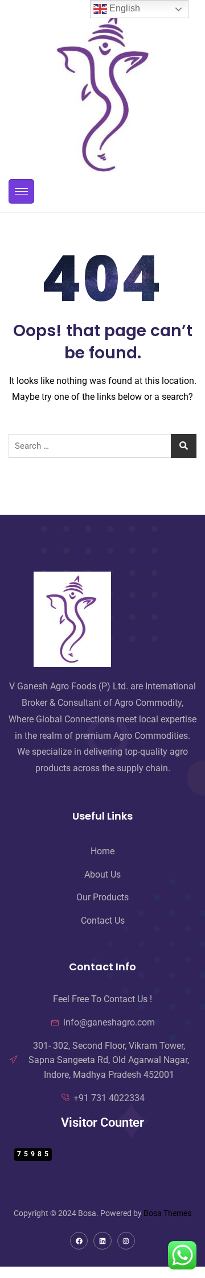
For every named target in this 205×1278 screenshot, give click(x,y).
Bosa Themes (167, 1213)
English (123, 8)
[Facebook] (79, 1241)
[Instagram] (126, 1241)
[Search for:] (102, 446)
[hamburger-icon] (21, 191)
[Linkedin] (102, 1241)
